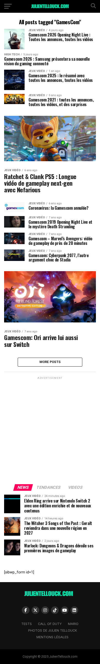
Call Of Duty (50, 624)
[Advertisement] (50, 430)
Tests (26, 624)
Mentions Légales (52, 637)
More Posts (50, 362)
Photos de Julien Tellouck (52, 630)
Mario (73, 624)
